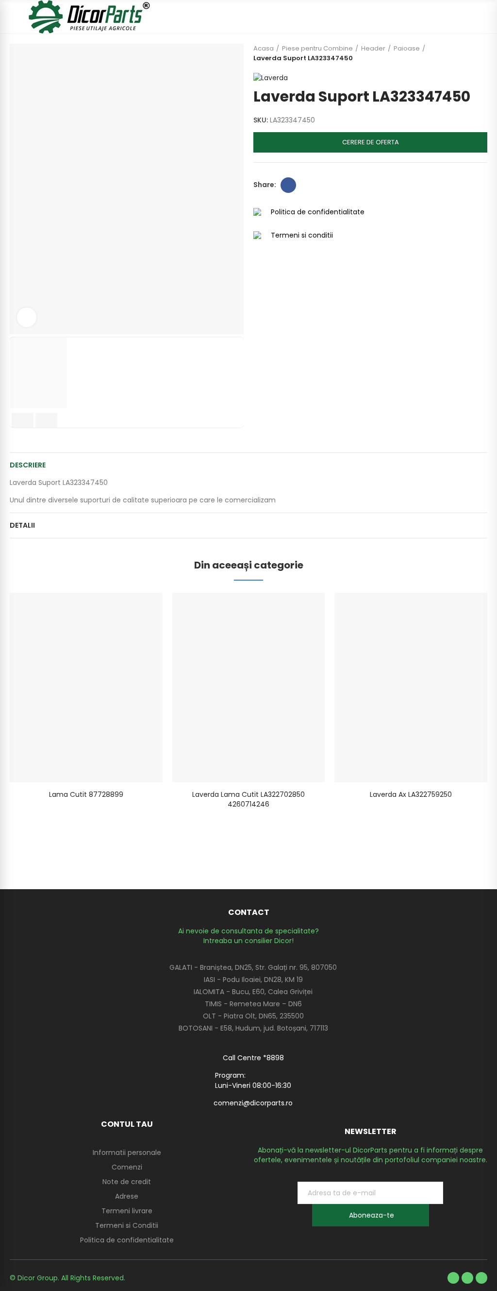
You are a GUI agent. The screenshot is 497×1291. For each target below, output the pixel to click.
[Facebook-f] (453, 1278)
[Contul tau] (482, 17)
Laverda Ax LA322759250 (411, 794)
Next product (480, 53)
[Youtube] (467, 1278)
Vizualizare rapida (138, 609)
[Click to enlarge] (26, 317)
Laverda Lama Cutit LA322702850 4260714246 (248, 799)
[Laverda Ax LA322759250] (410, 687)
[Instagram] (481, 1278)
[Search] (465, 17)
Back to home (468, 53)
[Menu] (14, 17)
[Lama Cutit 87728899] (86, 687)
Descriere (28, 465)
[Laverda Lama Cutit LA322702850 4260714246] (248, 687)
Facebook (288, 185)
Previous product (455, 53)
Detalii (22, 525)
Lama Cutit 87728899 (86, 794)
